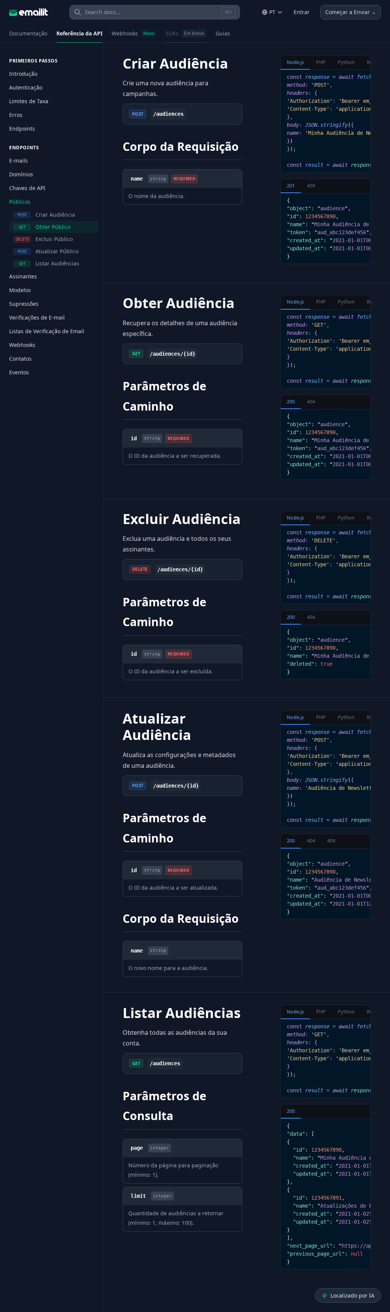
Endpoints (22, 128)
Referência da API (79, 33)
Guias (223, 33)
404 (311, 401)
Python (346, 62)
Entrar (302, 12)
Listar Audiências (49, 263)
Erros (15, 114)
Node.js (295, 62)
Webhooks (133, 33)
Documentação (28, 33)
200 (291, 401)
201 (291, 185)
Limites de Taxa (28, 101)
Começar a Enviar (350, 12)
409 (311, 185)
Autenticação (25, 87)
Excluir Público (44, 239)
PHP (321, 62)
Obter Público (45, 226)
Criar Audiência (46, 214)
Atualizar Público (48, 251)
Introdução (23, 73)
